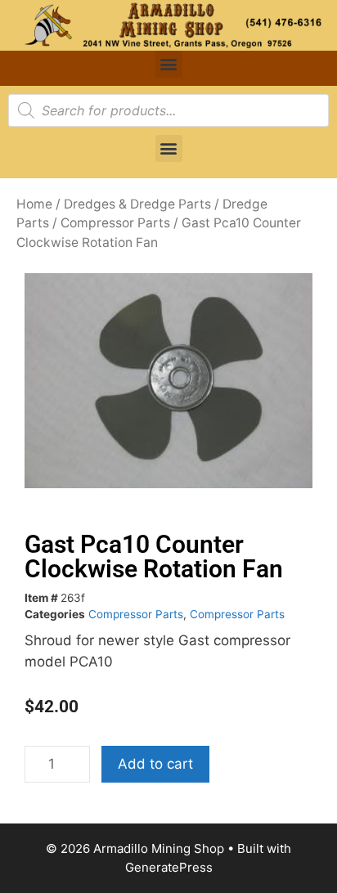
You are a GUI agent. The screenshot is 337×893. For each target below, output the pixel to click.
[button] (168, 64)
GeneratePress (169, 867)
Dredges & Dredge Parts (137, 204)
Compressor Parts (115, 223)
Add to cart (155, 764)
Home (34, 204)
